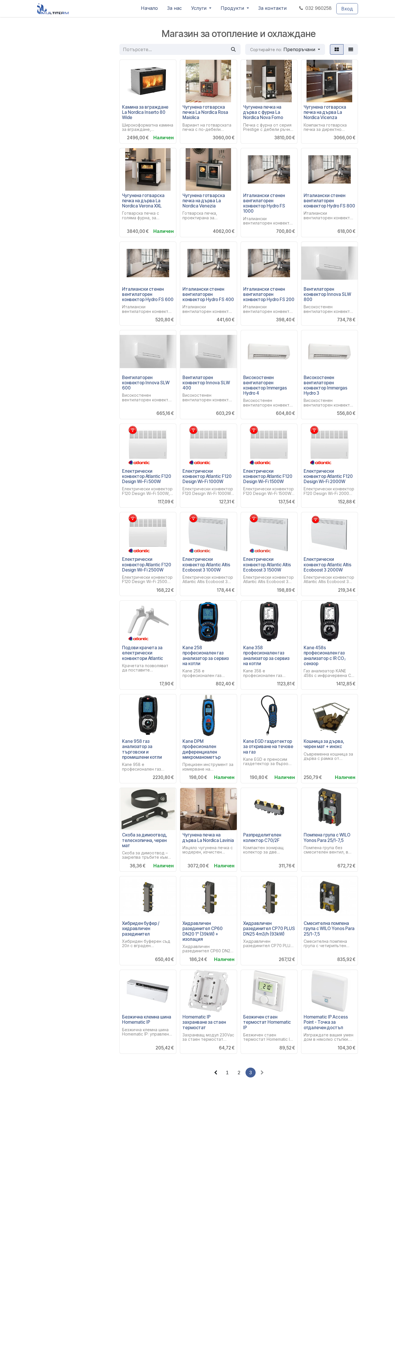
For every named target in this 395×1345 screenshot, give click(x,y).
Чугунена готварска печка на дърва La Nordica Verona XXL (143, 201)
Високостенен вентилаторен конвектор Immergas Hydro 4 (265, 385)
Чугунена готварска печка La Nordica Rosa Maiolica (205, 112)
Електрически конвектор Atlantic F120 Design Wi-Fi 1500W (267, 476)
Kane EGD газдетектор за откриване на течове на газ (268, 746)
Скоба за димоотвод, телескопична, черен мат (144, 840)
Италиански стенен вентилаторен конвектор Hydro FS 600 (147, 294)
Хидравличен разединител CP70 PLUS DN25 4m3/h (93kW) (269, 928)
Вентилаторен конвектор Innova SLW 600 (145, 383)
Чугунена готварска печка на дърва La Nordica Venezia (203, 201)
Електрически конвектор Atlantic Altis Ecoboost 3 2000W (327, 564)
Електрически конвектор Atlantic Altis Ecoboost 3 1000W (206, 564)
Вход (347, 9)
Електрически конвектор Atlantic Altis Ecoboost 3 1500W (267, 564)
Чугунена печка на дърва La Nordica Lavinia (208, 837)
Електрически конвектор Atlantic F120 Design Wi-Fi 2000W (328, 476)
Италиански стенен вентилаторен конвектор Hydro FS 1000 (264, 203)
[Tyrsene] (233, 49)
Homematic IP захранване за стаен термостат (204, 1022)
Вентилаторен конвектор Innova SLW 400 (206, 383)
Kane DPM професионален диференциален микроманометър (201, 749)
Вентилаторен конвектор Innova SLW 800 (327, 294)
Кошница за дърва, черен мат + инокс (324, 744)
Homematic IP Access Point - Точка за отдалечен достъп (326, 1022)
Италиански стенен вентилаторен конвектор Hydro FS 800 (329, 201)
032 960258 (318, 8)
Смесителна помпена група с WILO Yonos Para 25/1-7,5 (329, 928)
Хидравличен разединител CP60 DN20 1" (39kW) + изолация (202, 931)
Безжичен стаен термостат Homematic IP (267, 1022)
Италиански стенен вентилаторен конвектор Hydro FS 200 (268, 294)
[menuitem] (149, 8)
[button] (285, 49)
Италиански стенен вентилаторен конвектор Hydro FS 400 (208, 294)
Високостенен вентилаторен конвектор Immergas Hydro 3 (325, 385)
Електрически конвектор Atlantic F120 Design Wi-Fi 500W (146, 476)
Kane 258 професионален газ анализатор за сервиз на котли (205, 655)
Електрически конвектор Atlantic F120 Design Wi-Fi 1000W (207, 476)
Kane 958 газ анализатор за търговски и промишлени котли (142, 749)
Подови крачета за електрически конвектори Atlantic (142, 653)
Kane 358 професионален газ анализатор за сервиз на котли (266, 655)
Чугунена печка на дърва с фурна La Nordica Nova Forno (263, 112)
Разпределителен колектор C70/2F (262, 837)
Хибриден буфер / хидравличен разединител (140, 928)
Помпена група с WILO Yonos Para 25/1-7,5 (327, 837)
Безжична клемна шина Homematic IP (146, 1019)
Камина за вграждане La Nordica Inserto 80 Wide (145, 112)
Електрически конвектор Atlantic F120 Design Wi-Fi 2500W (146, 564)
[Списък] (351, 49)
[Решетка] (337, 49)
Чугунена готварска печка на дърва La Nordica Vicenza (325, 112)
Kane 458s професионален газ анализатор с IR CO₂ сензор (325, 655)
